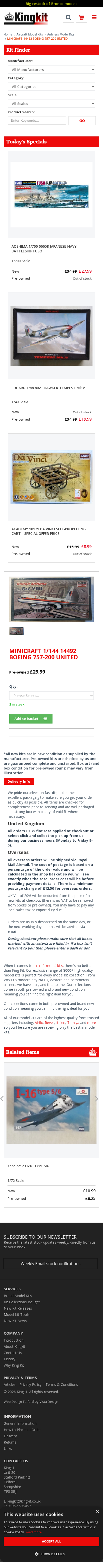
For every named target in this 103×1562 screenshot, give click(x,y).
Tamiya (73, 1022)
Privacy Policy (31, 1384)
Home (8, 34)
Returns (10, 1442)
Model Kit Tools (17, 1314)
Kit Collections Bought (22, 1302)
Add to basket (26, 718)
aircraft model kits (48, 965)
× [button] (97, 1512)
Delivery (10, 1436)
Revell (49, 1022)
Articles (10, 1384)
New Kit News (15, 1320)
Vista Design (49, 1401)
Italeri (60, 1022)
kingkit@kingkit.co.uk (24, 1501)
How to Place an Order (22, 1429)
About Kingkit (14, 1346)
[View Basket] (81, 18)
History (9, 1359)
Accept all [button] (51, 1541)
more (91, 1022)
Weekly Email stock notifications (50, 1263)
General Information (20, 1423)
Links (8, 1448)
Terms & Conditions (62, 1384)
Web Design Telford (19, 1401)
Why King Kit (14, 1365)
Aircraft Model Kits (29, 34)
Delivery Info (19, 781)
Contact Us (13, 1352)
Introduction (14, 1340)
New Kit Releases (18, 1308)
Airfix (39, 1022)
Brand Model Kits (18, 1295)
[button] (51, 1554)
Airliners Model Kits (60, 34)
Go (82, 120)
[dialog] (51, 1534)
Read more (34, 1532)
